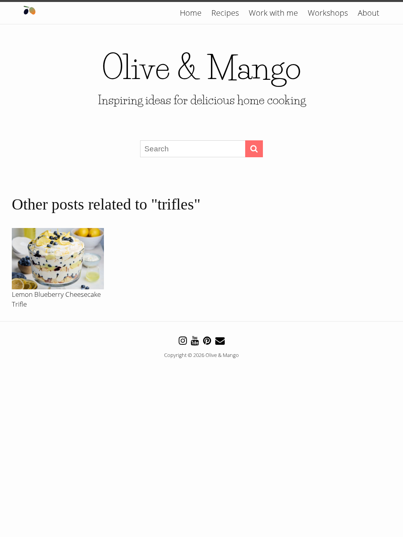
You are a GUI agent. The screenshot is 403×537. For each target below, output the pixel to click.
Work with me (273, 12)
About (368, 12)
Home (191, 12)
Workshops (328, 12)
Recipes (225, 12)
